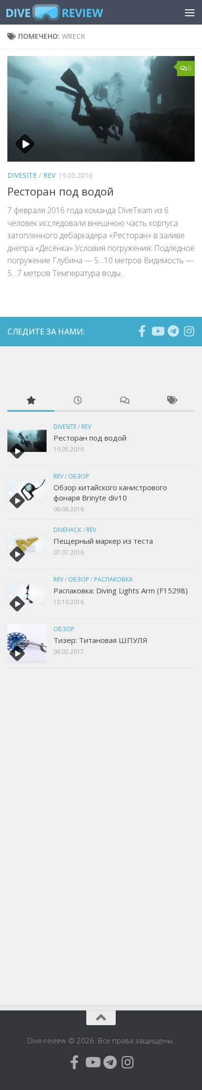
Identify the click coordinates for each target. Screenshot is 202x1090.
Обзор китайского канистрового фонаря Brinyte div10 (110, 492)
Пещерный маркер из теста (103, 541)
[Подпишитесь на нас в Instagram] (189, 331)
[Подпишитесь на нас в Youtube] (157, 331)
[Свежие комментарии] (124, 401)
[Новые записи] (77, 401)
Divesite (22, 175)
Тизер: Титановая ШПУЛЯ (100, 640)
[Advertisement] (80, 835)
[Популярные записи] (30, 401)
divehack (67, 530)
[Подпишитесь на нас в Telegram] (173, 331)
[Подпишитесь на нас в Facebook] (142, 331)
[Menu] (189, 12)
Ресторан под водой (60, 191)
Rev (49, 175)
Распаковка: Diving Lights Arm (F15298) (120, 590)
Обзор (78, 476)
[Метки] (171, 401)
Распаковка (113, 579)
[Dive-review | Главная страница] (70, 12)
